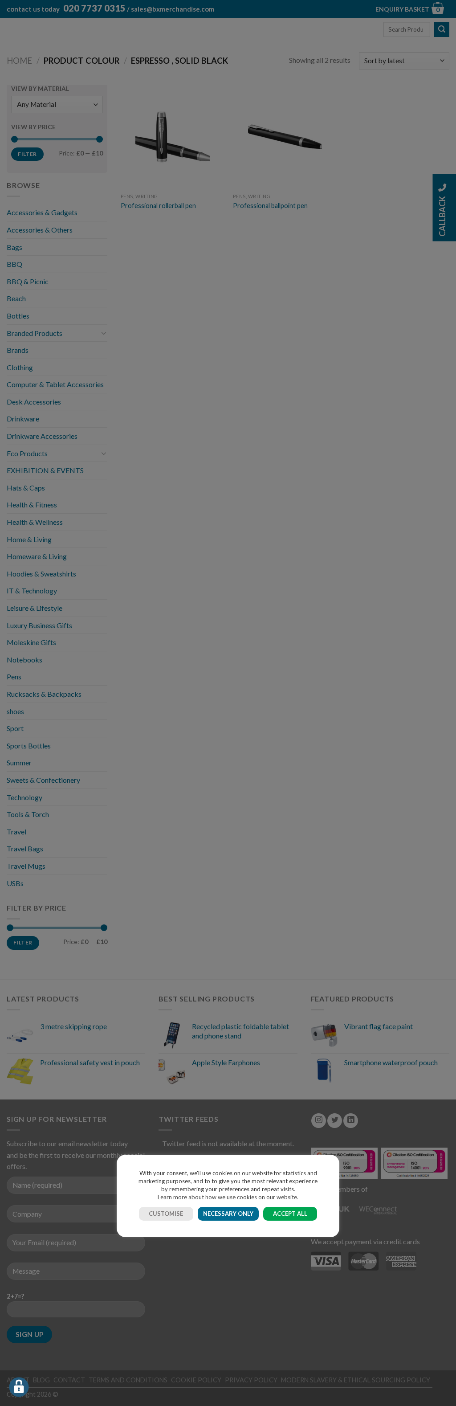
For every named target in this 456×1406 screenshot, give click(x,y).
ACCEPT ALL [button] (290, 1213)
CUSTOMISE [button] (166, 1213)
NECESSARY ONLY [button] (228, 1213)
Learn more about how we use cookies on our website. (228, 1197)
